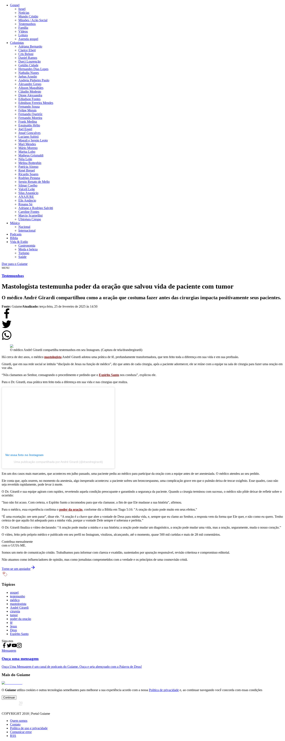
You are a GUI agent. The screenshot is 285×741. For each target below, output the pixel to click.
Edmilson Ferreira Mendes (35, 103)
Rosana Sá (25, 204)
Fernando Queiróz (30, 114)
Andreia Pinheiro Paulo (33, 80)
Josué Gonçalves (29, 133)
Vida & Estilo (19, 242)
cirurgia (15, 611)
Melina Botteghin (29, 163)
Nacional (24, 226)
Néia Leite (25, 159)
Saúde (22, 257)
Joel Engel (25, 129)
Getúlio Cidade (28, 65)
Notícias (23, 12)
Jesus (13, 626)
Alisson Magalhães (30, 88)
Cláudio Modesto (29, 91)
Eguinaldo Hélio (29, 125)
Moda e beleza (28, 249)
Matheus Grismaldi (30, 155)
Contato (15, 724)
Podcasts (15, 234)
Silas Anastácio (28, 193)
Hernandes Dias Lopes (33, 69)
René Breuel (26, 170)
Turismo (23, 253)
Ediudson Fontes (29, 99)
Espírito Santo (109, 375)
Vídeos (23, 31)
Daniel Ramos (27, 57)
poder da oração (70, 509)
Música (15, 223)
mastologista (53, 357)
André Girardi (19, 607)
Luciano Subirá (28, 136)
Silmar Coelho (27, 185)
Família (23, 27)
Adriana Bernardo (30, 46)
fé (11, 622)
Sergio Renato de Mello (34, 181)
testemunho (17, 596)
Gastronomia (26, 245)
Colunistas (17, 42)
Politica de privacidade (164, 690)
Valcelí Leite (26, 189)
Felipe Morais (27, 110)
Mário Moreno (28, 148)
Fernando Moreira (30, 118)
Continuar (9, 697)
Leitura (23, 35)
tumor (14, 615)
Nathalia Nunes (28, 72)
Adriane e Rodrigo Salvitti (35, 208)
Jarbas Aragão (27, 76)
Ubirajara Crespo (29, 219)
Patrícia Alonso (28, 166)
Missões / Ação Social (32, 20)
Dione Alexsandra (30, 95)
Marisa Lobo (26, 151)
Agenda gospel (28, 39)
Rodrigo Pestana (29, 178)
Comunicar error (21, 732)
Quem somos (18, 720)
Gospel (14, 5)
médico (15, 600)
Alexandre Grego (29, 84)
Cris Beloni (25, 54)
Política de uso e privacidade (29, 728)
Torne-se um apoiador (16, 569)
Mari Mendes (27, 144)
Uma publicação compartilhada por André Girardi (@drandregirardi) (58, 461)
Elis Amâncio (27, 200)
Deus (13, 630)
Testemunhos (27, 24)
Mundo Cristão (28, 16)
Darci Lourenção (29, 61)
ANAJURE (26, 196)
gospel (14, 592)
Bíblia (14, 238)
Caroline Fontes (28, 211)
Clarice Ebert (27, 50)
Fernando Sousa (29, 106)
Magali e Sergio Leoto (33, 140)
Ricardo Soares (28, 174)
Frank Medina (27, 121)
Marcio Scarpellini (30, 215)
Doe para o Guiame (15, 264)
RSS (13, 735)
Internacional (26, 230)
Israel (21, 9)
